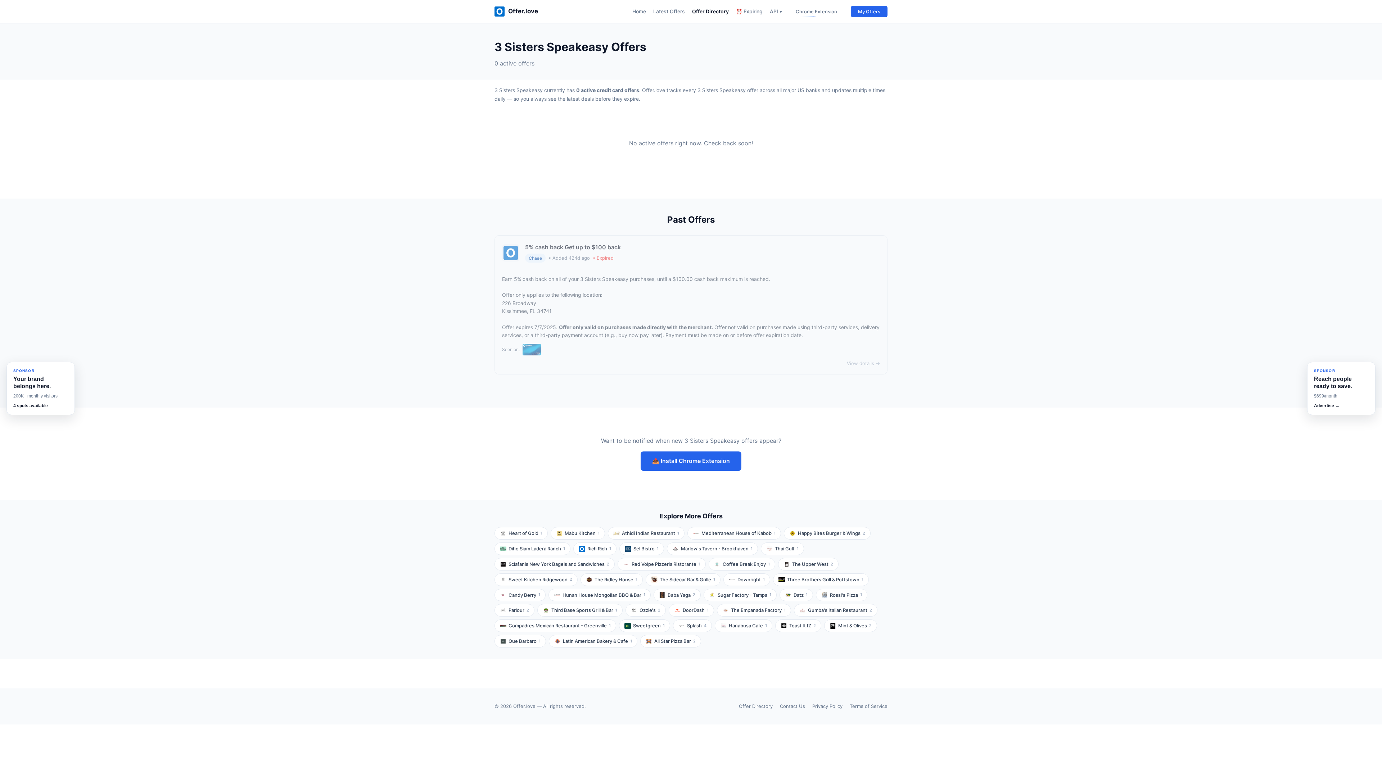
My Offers (869, 11)
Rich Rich (599, 548)
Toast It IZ (802, 625)
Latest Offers (669, 11)
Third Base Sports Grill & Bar (584, 610)
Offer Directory (710, 11)
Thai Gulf (787, 548)
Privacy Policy (827, 706)
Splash (696, 625)
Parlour (519, 610)
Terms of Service (869, 706)
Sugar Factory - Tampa (744, 595)
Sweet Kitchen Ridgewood (540, 579)
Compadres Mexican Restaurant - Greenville (560, 625)
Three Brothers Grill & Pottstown (825, 579)
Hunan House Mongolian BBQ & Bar (604, 595)
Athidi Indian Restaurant (650, 533)
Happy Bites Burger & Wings (831, 533)
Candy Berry (524, 595)
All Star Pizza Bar (675, 641)
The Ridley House (616, 579)
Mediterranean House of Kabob (738, 533)
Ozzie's (650, 610)
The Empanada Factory (758, 610)
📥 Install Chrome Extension (691, 460)
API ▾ (776, 11)
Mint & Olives (855, 625)
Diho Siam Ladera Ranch (537, 548)
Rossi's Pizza (846, 595)
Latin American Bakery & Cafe (597, 641)
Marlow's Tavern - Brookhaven (717, 548)
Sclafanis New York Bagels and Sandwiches (559, 564)
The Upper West (812, 564)
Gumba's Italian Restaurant (840, 610)
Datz (801, 595)
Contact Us (792, 706)
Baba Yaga (681, 595)
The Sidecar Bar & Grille (687, 579)
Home (639, 11)
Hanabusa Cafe (748, 625)
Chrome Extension (816, 11)
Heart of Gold (525, 533)
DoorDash (696, 610)
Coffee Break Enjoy (746, 564)
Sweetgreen (649, 625)
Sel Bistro (646, 548)
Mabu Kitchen (582, 533)
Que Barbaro (525, 641)
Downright (751, 579)
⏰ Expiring (749, 11)
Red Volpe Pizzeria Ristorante (666, 564)
